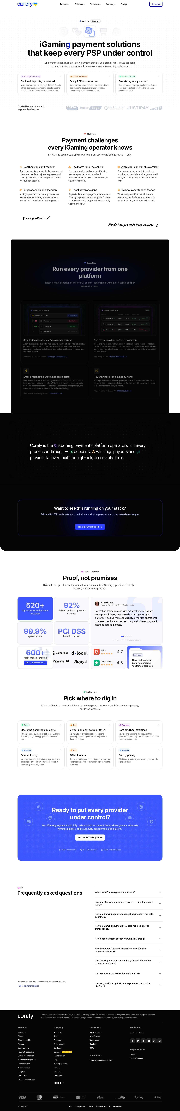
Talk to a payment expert (28, 986)
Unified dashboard (116, 357)
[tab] (122, 636)
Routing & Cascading (55, 357)
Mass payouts (123, 391)
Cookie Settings (115, 1106)
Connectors (55, 393)
